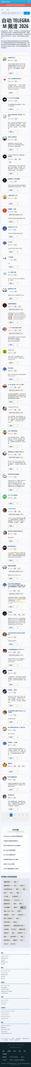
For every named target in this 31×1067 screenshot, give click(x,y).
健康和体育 (8, 903)
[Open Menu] (28, 2)
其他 (14, 933)
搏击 (25, 1051)
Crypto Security (5, 1014)
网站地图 (5, 1054)
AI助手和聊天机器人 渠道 (6, 1033)
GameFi (13, 943)
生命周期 (6, 929)
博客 (19, 892)
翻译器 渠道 (3, 1027)
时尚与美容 (7, 922)
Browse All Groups (5, 985)
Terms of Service (14, 1057)
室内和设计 (7, 940)
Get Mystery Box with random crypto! (15, 5)
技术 (20, 159)
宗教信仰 (7, 914)
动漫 (23, 936)
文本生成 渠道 (4, 1031)
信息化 (15, 922)
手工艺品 (14, 929)
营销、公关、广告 (9, 911)
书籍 (19, 614)
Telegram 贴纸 (4, 972)
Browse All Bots (5, 956)
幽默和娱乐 (8, 885)
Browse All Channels (6, 1025)
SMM (22, 940)
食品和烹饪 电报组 (5, 989)
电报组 (9, 1051)
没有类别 (21, 933)
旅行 (14, 914)
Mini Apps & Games (5, 1016)
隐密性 (15, 940)
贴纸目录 (7, 933)
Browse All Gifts (5, 1000)
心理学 (19, 911)
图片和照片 (15, 936)
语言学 (16, 907)
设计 (16, 885)
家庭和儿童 (22, 929)
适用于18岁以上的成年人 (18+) (16, 214)
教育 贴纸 (3, 978)
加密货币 (3, 1007)
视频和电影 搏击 (4, 958)
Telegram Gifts (4, 1018)
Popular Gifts (4, 1002)
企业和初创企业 (9, 889)
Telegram (18, 900)
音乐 (6, 892)
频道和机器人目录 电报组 (6, 991)
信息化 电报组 (4, 987)
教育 (21, 903)
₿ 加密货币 (16, 896)
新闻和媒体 (8, 900)
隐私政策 (5, 1057)
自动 (16, 60)
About (22, 1057)
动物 (16, 159)
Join (11, 73)
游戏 (6, 936)
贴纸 (15, 1051)
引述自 (22, 885)
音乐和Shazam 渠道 (5, 1029)
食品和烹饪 (8, 925)
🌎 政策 (7, 896)
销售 (19, 766)
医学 (16, 903)
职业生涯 (21, 914)
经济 (18, 918)
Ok (27, 13)
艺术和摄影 (8, 907)
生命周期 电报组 (4, 993)
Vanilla (6, 943)
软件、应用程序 (9, 918)
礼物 (20, 1051)
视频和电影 (8, 882)
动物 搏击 (3, 960)
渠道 (4, 1051)
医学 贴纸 (3, 976)
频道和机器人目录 (19, 925)
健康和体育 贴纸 (4, 974)
